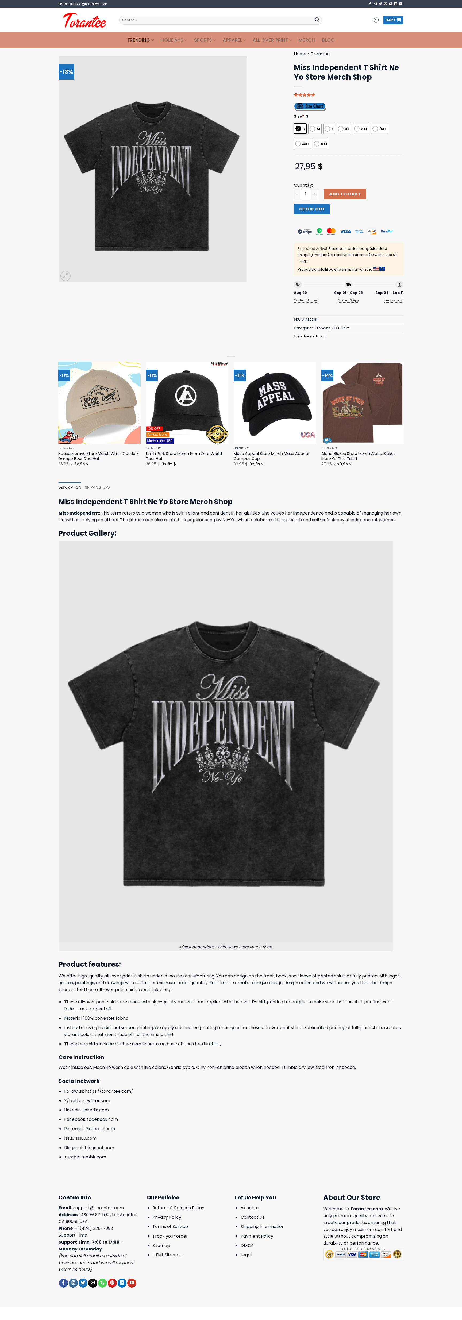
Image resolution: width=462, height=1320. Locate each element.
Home (300, 54)
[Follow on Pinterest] (390, 4)
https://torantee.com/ (109, 1091)
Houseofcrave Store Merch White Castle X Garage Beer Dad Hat (98, 456)
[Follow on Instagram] (375, 4)
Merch (307, 40)
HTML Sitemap (167, 1255)
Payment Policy (257, 1236)
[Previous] (59, 418)
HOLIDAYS (172, 40)
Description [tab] (70, 487)
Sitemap (161, 1245)
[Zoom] (65, 276)
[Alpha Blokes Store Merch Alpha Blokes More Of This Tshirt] (362, 403)
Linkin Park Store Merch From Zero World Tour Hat (184, 456)
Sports (203, 40)
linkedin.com (96, 1110)
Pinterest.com (100, 1129)
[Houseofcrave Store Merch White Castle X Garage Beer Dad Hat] (99, 403)
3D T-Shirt (340, 328)
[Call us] (102, 1283)
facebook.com (102, 1119)
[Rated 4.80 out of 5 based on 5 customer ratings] (348, 95)
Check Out (312, 209)
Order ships (348, 300)
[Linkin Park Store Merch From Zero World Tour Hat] (187, 403)
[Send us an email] (385, 4)
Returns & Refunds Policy (178, 1208)
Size (299, 116)
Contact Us (252, 1217)
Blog (328, 40)
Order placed (306, 300)
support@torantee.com (98, 1208)
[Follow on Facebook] (370, 4)
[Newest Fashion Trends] (85, 20)
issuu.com (86, 1138)
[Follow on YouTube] (400, 4)
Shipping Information (262, 1226)
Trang (320, 336)
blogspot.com (99, 1148)
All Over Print (270, 40)
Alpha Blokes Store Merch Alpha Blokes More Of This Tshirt (358, 456)
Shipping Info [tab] (97, 487)
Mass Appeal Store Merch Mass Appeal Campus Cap (271, 456)
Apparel (232, 40)
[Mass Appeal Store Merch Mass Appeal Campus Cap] (275, 403)
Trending (138, 40)
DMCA (247, 1245)
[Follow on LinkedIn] (395, 4)
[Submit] (317, 20)
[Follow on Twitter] (380, 4)
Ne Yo (309, 336)
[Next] (403, 418)
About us (250, 1208)
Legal (246, 1255)
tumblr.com (93, 1157)
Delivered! (393, 300)
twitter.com (97, 1101)
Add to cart (345, 194)
